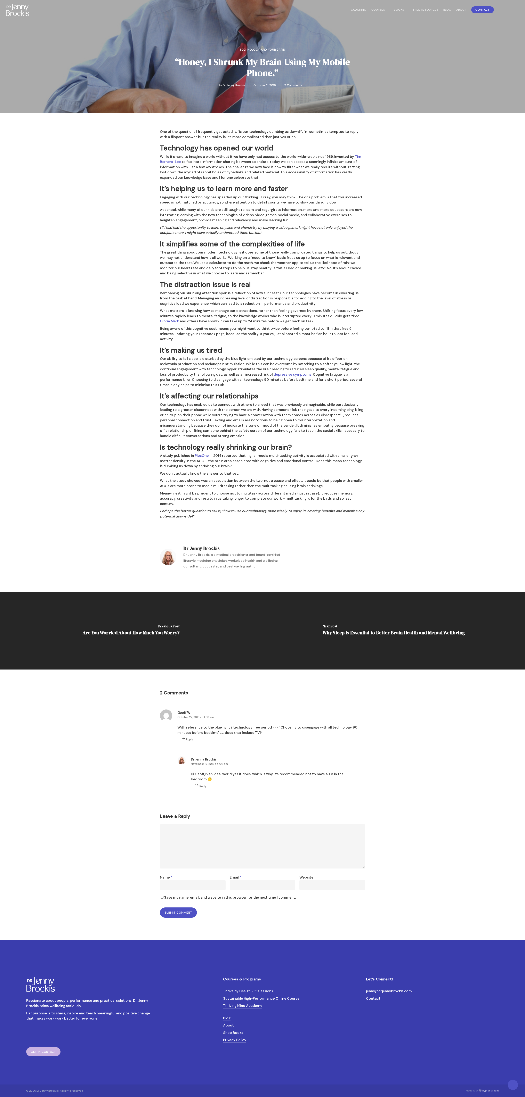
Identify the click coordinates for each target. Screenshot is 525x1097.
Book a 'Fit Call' (279, 591)
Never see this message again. (262, 613)
